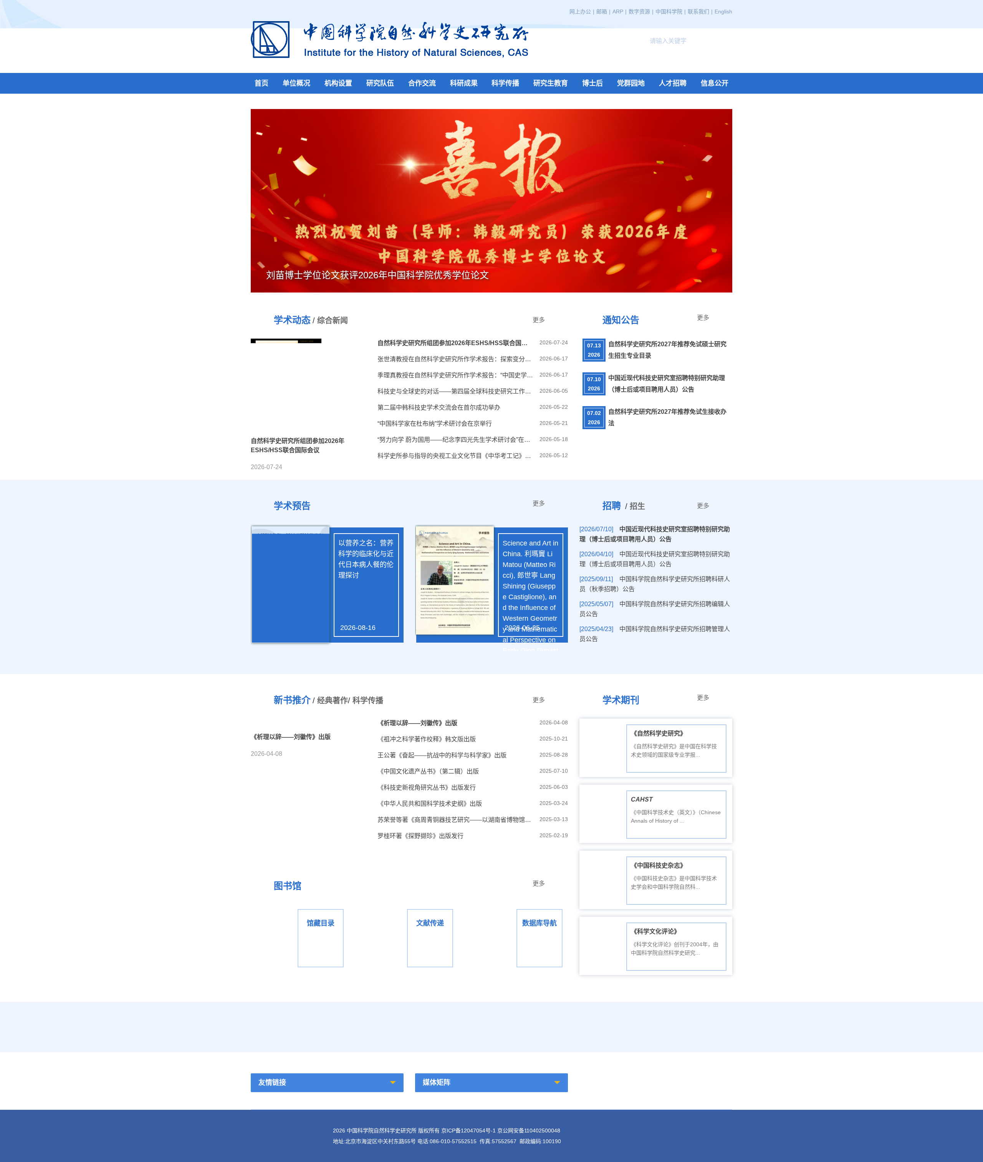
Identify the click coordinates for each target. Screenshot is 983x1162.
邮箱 (601, 11)
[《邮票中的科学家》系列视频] (491, 1025)
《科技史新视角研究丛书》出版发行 (426, 787)
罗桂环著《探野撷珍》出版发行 (420, 836)
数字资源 (639, 11)
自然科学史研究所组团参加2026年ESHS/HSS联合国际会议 (455, 343)
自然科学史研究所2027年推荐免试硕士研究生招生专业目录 (667, 350)
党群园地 (631, 83)
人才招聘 (673, 83)
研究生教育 (550, 83)
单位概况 (296, 83)
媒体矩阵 (436, 1082)
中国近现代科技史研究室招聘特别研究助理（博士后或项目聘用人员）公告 (666, 384)
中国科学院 (668, 11)
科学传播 (505, 83)
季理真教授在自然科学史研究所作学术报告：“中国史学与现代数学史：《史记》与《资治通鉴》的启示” (455, 375)
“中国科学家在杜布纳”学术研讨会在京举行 (434, 423)
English (723, 11)
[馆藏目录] (300, 908)
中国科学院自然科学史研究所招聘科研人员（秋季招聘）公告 (654, 584)
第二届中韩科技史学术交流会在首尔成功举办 (438, 407)
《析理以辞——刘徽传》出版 (417, 723)
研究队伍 (380, 83)
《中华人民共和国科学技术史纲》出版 (429, 803)
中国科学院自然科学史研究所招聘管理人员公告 (654, 634)
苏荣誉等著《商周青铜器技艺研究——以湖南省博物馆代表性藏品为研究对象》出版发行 (455, 820)
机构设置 (338, 83)
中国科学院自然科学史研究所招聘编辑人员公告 (654, 609)
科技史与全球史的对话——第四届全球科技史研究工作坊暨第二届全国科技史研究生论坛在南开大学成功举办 (455, 391)
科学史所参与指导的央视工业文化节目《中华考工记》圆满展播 (455, 456)
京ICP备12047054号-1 (468, 1130)
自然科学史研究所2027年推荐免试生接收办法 (667, 417)
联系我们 (698, 11)
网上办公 (580, 11)
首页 (261, 83)
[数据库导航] (519, 908)
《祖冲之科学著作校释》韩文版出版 (426, 739)
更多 (539, 320)
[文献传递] (409, 908)
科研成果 (464, 83)
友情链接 (272, 1082)
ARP (617, 11)
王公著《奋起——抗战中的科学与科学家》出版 (441, 755)
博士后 (592, 83)
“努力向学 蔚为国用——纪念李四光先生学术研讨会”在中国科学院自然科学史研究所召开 (455, 439)
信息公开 (714, 83)
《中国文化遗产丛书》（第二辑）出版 (428, 771)
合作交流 (422, 83)
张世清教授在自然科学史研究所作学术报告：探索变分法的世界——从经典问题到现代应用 (455, 359)
